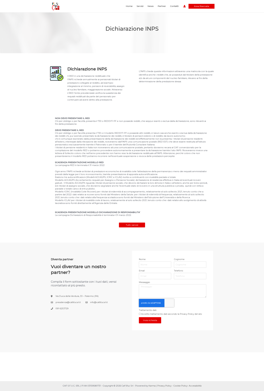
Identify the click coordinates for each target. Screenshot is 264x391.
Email (142, 270)
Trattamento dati (147, 310)
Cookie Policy (180, 385)
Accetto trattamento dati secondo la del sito (171, 314)
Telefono (178, 270)
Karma (152, 385)
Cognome (179, 259)
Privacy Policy (187, 314)
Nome (142, 259)
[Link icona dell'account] (184, 6)
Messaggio (144, 282)
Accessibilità (195, 385)
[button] (202, 6)
